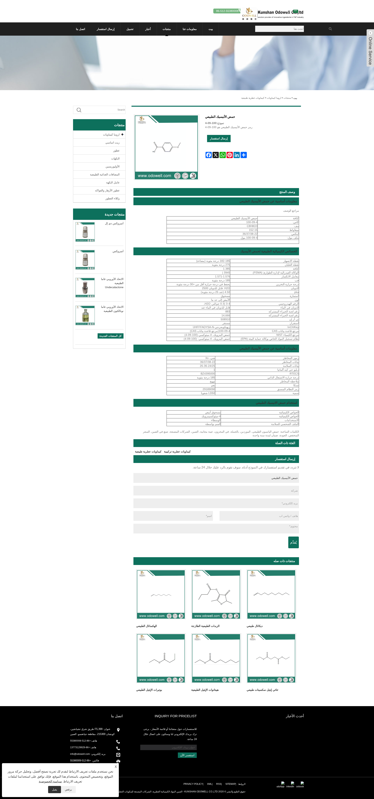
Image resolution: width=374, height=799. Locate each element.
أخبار (148, 29)
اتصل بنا (80, 29)
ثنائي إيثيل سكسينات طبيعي (262, 689)
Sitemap (230, 784)
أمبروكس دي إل (114, 223)
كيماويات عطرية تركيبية (177, 451)
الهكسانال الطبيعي (146, 625)
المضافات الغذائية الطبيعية (105, 174)
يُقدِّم (293, 542)
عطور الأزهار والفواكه (107, 190)
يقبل (54, 789)
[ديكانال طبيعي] (271, 594)
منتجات (167, 29)
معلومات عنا (190, 29)
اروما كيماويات (274, 98)
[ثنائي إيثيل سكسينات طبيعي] (271, 658)
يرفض (68, 789)
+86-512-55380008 (80, 740)
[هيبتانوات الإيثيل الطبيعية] (216, 658)
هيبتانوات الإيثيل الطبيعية (205, 689)
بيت (211, 29)
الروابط (241, 784)
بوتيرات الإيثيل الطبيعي (149, 689)
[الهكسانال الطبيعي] (161, 594)
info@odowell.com (80, 754)
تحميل (129, 29)
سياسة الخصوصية (50, 781)
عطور (116, 150)
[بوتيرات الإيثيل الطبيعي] (161, 658)
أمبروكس (118, 251)
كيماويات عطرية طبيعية (252, 98)
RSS (218, 784)
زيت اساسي (112, 142)
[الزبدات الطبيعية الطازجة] (216, 594)
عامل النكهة (113, 182)
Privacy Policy (193, 784)
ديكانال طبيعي (255, 625)
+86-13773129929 (80, 747)
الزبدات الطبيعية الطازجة (205, 625)
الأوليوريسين (113, 166)
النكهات (115, 158)
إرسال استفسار (106, 29)
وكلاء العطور (112, 198)
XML (209, 784)
